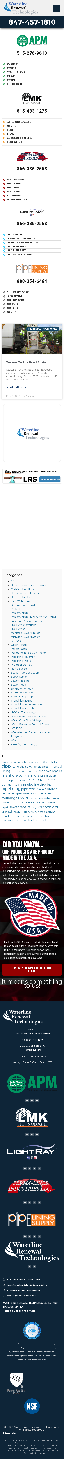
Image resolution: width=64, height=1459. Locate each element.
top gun (35, 807)
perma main (11, 784)
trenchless (48, 807)
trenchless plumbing (38, 816)
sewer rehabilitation (17, 803)
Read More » (16, 387)
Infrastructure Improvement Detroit (33, 617)
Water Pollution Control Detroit (30, 724)
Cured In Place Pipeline (25, 593)
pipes (41, 789)
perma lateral (19, 780)
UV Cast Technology (23, 712)
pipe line (45, 784)
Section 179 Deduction (25, 672)
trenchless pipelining (43, 811)
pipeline (33, 784)
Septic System (19, 676)
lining (6, 771)
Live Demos (18, 629)
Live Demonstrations (23, 624)
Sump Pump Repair (23, 696)
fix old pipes (41, 766)
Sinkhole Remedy (22, 688)
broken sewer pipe (12, 762)
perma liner (41, 780)
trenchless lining (16, 811)
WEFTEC (16, 728)
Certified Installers (22, 589)
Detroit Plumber (21, 597)
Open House (19, 644)
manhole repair (32, 771)
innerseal (55, 766)
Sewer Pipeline (20, 680)
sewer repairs (19, 807)
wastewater (8, 820)
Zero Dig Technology (24, 744)
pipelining (11, 788)
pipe (23, 784)
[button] (56, 8)
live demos (18, 771)
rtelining (9, 798)
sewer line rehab (41, 798)
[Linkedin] (32, 1100)
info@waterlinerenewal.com (35, 1056)
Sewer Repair (19, 684)
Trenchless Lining (22, 700)
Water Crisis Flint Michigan (27, 720)
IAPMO (15, 609)
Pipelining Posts (21, 660)
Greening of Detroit (23, 605)
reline (6, 793)
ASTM (14, 581)
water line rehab (35, 820)
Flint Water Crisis (21, 601)
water (19, 820)
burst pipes (31, 762)
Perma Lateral (19, 648)
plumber (51, 789)
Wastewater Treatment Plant (29, 716)
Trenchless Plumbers (24, 708)
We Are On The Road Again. (26, 362)
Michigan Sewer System (25, 636)
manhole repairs (50, 771)
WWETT (16, 740)
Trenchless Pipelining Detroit (29, 704)
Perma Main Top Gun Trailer (28, 652)
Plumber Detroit (21, 664)
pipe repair (29, 789)
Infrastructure (20, 613)
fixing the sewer (22, 766)
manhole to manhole (21, 775)
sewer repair (36, 802)
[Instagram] (39, 1168)
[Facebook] (27, 1100)
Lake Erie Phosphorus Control (29, 621)
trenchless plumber (14, 816)
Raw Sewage (19, 668)
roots (25, 794)
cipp (6, 766)
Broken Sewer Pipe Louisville (29, 585)
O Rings (16, 640)
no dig (44, 775)
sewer (22, 797)
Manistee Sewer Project (25, 632)
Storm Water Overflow (25, 692)
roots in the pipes (39, 793)
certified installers (48, 762)
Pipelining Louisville (23, 656)
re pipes (16, 793)
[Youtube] (37, 1100)
